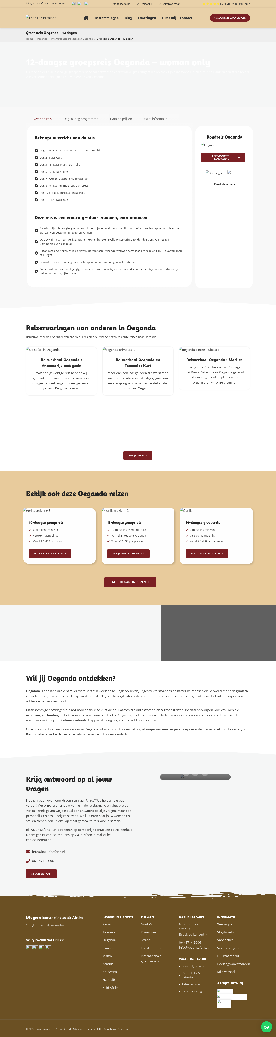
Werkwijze (224, 924)
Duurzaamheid (228, 956)
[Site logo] (41, 17)
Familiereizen (151, 948)
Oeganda (42, 38)
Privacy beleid (63, 1029)
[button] (266, 1026)
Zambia (108, 964)
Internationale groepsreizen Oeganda (72, 38)
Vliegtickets (225, 932)
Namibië (109, 979)
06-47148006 (58, 3)
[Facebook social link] (217, 191)
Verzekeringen (228, 948)
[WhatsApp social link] (231, 191)
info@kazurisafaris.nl (37, 3)
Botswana (110, 972)
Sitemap (77, 1029)
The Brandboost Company (113, 1029)
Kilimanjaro (149, 932)
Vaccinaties (225, 940)
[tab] (48, 118)
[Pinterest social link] (227, 191)
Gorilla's (146, 924)
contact (51, 835)
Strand (145, 940)
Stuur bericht (41, 873)
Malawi (108, 956)
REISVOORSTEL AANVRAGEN (230, 17)
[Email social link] (222, 191)
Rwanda (108, 948)
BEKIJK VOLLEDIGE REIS (48, 553)
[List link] (80, 852)
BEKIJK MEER (137, 455)
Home (29, 38)
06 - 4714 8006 (190, 942)
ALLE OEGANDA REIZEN (129, 582)
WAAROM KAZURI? (193, 959)
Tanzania (109, 932)
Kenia (107, 924)
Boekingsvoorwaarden (233, 964)
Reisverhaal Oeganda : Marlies (214, 359)
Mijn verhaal (226, 972)
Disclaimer (90, 1029)
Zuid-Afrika (110, 988)
